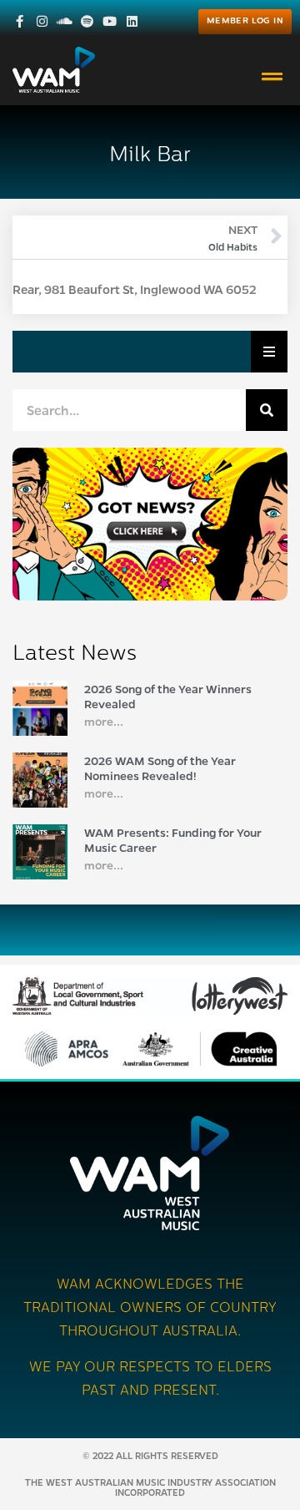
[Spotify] (87, 21)
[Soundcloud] (64, 21)
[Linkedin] (132, 21)
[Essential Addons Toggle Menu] (269, 351)
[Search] (267, 410)
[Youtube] (109, 21)
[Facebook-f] (19, 21)
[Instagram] (42, 21)
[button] (272, 77)
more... (103, 720)
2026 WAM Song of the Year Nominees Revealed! (160, 767)
